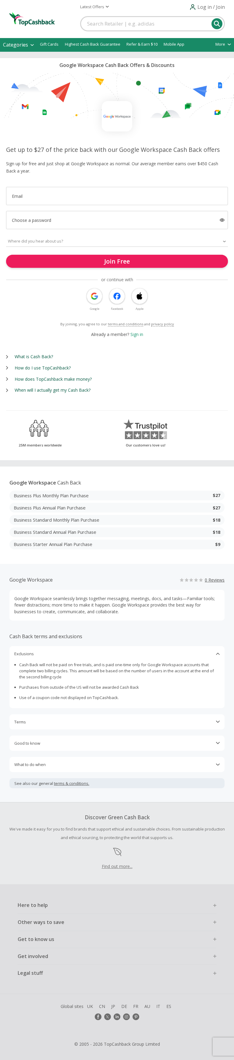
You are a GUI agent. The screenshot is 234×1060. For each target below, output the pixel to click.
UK (90, 1006)
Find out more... (117, 866)
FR (135, 1006)
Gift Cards (49, 44)
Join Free (117, 261)
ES (168, 1006)
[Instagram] (126, 1016)
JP (113, 1006)
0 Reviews (215, 580)
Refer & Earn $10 (142, 44)
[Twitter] (107, 1016)
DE (124, 1006)
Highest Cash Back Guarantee (92, 44)
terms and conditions (125, 324)
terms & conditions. (71, 783)
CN (102, 1006)
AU (147, 1006)
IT (158, 1006)
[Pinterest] (136, 1016)
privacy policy (162, 324)
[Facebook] (98, 1016)
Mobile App (174, 44)
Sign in (136, 334)
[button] (94, 7)
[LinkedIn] (117, 1016)
